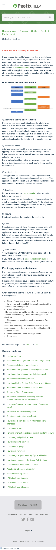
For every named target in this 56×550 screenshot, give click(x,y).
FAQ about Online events (18, 482)
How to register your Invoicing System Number (27, 455)
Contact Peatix (28, 504)
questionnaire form (21, 67)
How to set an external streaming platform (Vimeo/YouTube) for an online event (25, 398)
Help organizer (9, 30)
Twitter (23, 519)
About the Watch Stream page (20, 392)
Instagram (32, 519)
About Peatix (28, 514)
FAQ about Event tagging (18, 486)
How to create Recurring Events (20, 378)
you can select (30, 193)
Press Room (44, 514)
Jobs (36, 514)
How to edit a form (15, 428)
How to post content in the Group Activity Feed (27, 459)
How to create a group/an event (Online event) (26, 374)
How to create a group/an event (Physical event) (27, 369)
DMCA (14, 541)
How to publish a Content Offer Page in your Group (28, 383)
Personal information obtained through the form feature (30, 432)
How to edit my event (16, 450)
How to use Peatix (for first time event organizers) (28, 360)
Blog (20, 514)
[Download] (22, 280)
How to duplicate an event (18, 441)
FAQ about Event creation (18, 477)
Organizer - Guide (28, 30)
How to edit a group (15, 446)
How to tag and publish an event (20, 437)
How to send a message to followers (22, 464)
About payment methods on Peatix (22, 416)
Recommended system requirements (23, 365)
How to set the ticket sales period (21, 411)
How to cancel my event (17, 473)
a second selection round (35, 258)
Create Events (12, 514)
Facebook (28, 519)
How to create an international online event (25, 387)
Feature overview (14, 356)
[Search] (50, 17)
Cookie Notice (24, 541)
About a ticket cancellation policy (21, 468)
